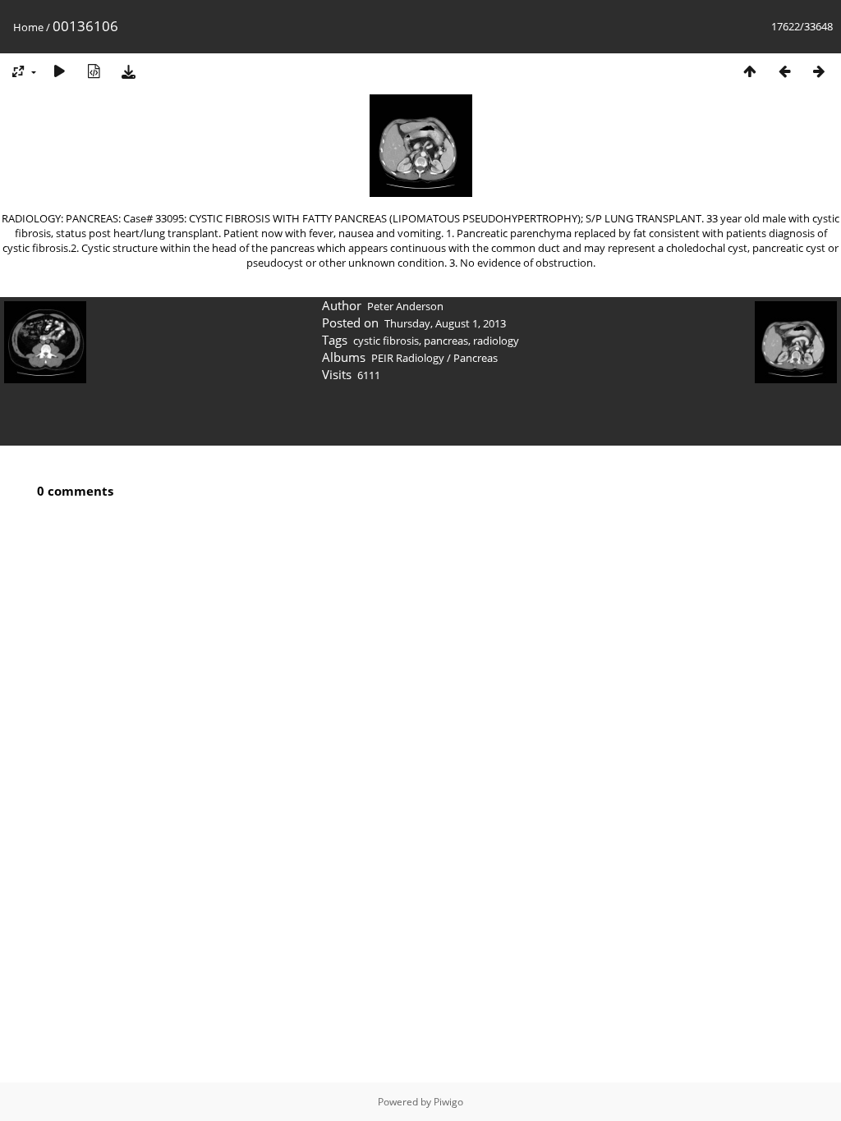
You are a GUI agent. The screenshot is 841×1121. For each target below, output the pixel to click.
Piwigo (448, 1102)
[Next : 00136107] (819, 71)
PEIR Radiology (407, 357)
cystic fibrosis (386, 340)
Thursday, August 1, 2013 (445, 323)
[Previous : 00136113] (784, 71)
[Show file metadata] (93, 71)
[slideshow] (59, 71)
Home (28, 27)
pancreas (446, 340)
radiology (496, 340)
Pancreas (475, 357)
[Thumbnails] (750, 71)
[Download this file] (128, 71)
